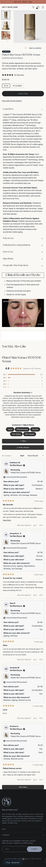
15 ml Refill (17, 86)
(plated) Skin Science (12, 58)
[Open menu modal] (43, 7)
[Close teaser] (23, 859)
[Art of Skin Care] (10, 7)
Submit (34, 849)
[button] (23, 75)
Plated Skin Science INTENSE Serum (26, 472)
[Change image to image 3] (5, 35)
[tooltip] (31, 392)
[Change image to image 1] (5, 15)
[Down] (7, 41)
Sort (22, 456)
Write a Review (26, 448)
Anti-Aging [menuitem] (16, 434)
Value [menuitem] (10, 429)
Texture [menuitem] (35, 429)
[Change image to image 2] (5, 25)
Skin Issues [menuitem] (29, 434)
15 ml (6, 86)
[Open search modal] (33, 7)
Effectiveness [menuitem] (22, 429)
